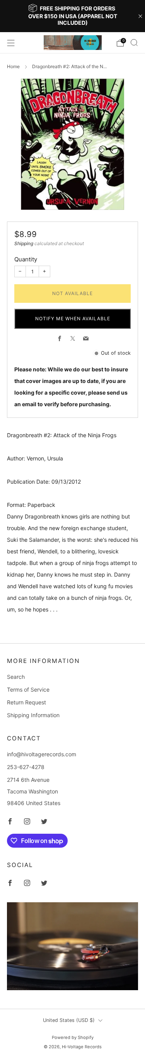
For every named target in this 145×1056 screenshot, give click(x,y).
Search (16, 676)
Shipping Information (33, 715)
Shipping (23, 243)
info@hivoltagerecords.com (41, 754)
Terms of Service (28, 689)
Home (13, 66)
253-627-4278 (25, 767)
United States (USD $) (69, 1020)
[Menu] (11, 43)
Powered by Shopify (73, 1037)
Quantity (25, 259)
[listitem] (73, 16)
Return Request (26, 702)
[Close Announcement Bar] (140, 16)
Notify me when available (72, 318)
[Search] (134, 42)
